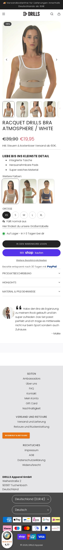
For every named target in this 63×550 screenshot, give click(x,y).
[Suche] (51, 14)
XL (41, 215)
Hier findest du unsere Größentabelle (25, 226)
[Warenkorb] (59, 14)
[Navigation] (3, 14)
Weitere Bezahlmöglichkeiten (31, 260)
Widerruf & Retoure (16, 435)
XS (6, 215)
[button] (6, 59)
